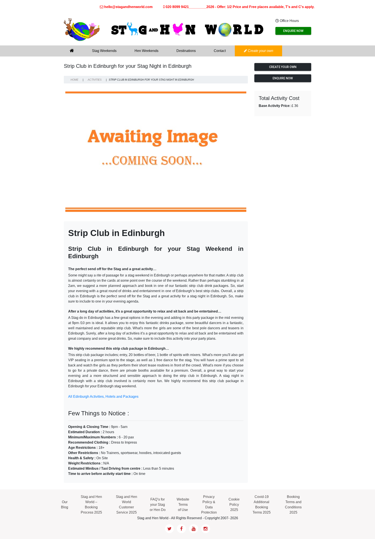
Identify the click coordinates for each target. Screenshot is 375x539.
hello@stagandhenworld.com (128, 7)
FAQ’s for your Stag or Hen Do (158, 504)
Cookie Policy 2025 (234, 504)
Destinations (186, 51)
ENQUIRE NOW (293, 31)
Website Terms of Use (183, 504)
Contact (220, 51)
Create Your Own (282, 67)
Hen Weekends (146, 51)
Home (74, 79)
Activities (95, 79)
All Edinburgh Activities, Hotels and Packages (103, 396)
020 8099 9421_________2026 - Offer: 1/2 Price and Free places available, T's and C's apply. (239, 7)
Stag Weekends (104, 51)
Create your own (260, 51)
